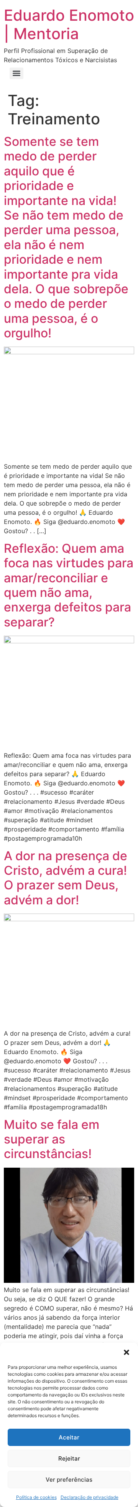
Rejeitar (69, 1458)
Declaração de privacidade (89, 1497)
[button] (126, 1352)
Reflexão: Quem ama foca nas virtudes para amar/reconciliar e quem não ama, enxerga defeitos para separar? (68, 585)
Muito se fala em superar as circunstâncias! (51, 1139)
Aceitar (69, 1437)
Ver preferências (69, 1479)
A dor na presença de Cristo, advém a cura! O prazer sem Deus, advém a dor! (65, 877)
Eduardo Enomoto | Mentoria (69, 24)
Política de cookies (36, 1497)
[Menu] (16, 73)
